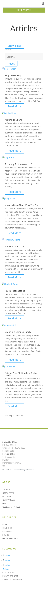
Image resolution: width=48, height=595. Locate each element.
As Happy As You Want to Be (19, 164)
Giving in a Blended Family (18, 331)
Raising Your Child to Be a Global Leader (21, 374)
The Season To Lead (15, 246)
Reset (11, 63)
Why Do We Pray (13, 75)
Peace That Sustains (15, 290)
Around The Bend (13, 119)
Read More (14, 106)
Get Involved (24, 10)
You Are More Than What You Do (21, 205)
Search (8, 49)
